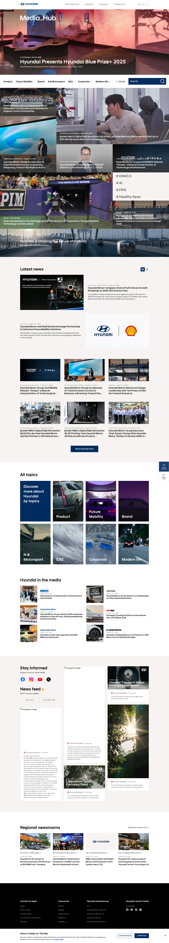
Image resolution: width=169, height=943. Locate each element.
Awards (61, 910)
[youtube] (40, 679)
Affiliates (61, 918)
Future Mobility (25, 81)
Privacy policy (25, 910)
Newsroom (119, 4)
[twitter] (48, 679)
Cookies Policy (58, 939)
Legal (22, 906)
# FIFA (121, 190)
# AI (119, 183)
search (162, 81)
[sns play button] (84, 777)
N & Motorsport (56, 81)
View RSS (29, 700)
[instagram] (31, 679)
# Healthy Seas (128, 197)
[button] (165, 37)
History (61, 906)
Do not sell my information (30, 918)
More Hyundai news (85, 449)
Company (104, 4)
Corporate (85, 81)
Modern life (103, 81)
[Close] (165, 935)
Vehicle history (64, 914)
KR (143, 4)
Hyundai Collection (94, 914)
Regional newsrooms (138, 827)
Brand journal (72, 4)
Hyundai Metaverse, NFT (96, 922)
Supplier (61, 922)
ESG (71, 81)
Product (7, 81)
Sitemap (23, 922)
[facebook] (22, 679)
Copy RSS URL (49, 700)
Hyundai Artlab (93, 918)
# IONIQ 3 (124, 176)
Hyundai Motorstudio (95, 910)
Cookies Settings (124, 936)
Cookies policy (26, 914)
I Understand (141, 936)
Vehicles (89, 4)
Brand (41, 81)
